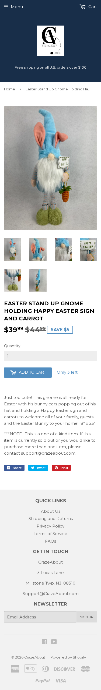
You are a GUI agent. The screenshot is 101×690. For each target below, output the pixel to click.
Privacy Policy (50, 526)
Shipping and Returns (51, 518)
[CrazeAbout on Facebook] (44, 642)
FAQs (50, 541)
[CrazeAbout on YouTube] (54, 642)
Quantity (12, 346)
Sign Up (86, 617)
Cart (92, 6)
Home (9, 89)
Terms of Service (50, 533)
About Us (50, 511)
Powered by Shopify (68, 657)
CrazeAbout (34, 657)
